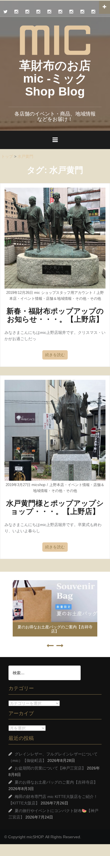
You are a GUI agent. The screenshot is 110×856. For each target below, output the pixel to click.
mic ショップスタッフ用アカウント (63, 292)
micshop (38, 485)
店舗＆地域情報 (59, 298)
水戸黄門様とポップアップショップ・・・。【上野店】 (55, 507)
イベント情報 (31, 298)
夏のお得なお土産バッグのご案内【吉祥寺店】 (55, 629)
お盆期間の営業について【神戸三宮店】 (50, 768)
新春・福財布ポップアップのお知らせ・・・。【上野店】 (55, 315)
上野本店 (56, 485)
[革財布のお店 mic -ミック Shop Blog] (55, 39)
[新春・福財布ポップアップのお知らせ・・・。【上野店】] (55, 238)
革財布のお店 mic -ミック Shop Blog (55, 78)
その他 (80, 298)
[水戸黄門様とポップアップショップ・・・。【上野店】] (55, 429)
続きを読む (55, 354)
